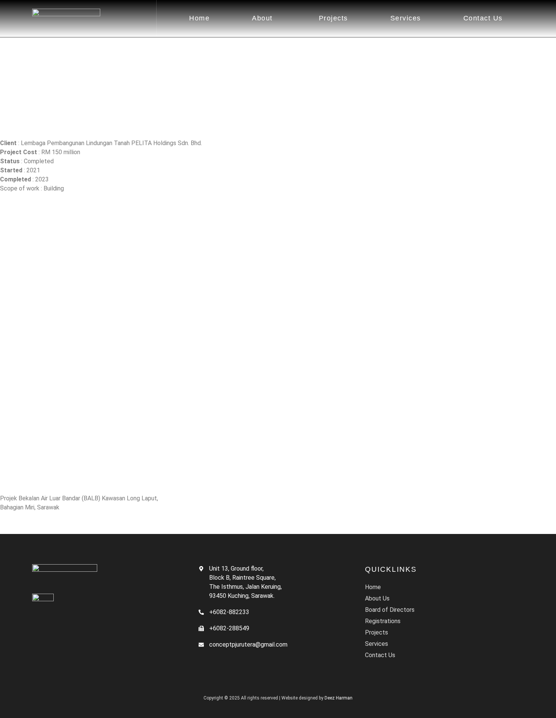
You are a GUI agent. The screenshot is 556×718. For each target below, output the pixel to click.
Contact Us (483, 18)
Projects (333, 18)
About (262, 18)
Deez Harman (339, 698)
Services (405, 18)
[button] (264, 18)
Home (199, 18)
